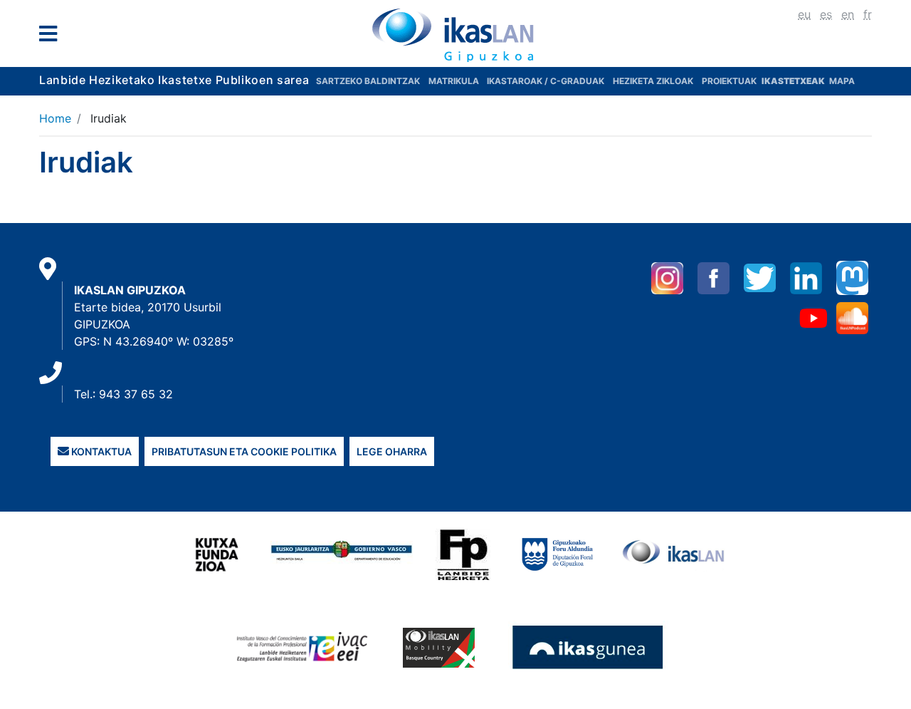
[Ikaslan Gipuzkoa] (455, 35)
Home (55, 118)
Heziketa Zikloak (653, 81)
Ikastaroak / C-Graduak (545, 81)
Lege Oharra (392, 451)
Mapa (842, 81)
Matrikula (454, 81)
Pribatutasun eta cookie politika (244, 451)
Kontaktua (100, 451)
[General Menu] (52, 37)
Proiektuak (730, 81)
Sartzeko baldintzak (368, 81)
